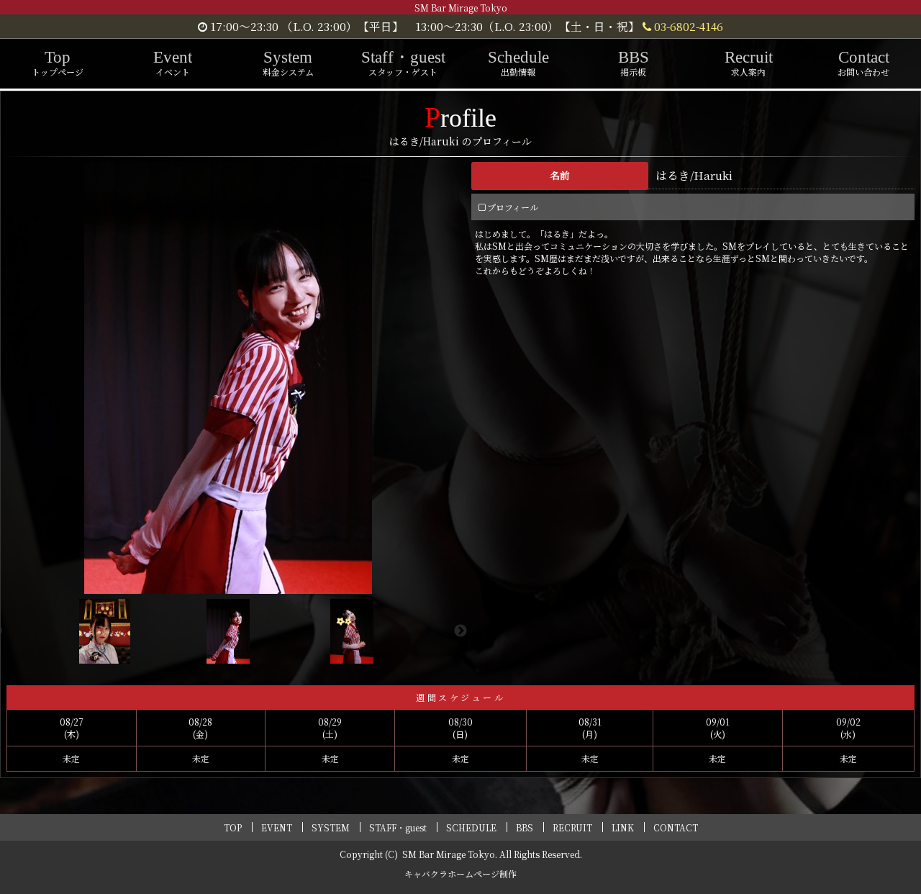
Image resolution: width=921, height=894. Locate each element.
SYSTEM (331, 827)
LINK (623, 827)
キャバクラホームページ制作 (460, 873)
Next (460, 631)
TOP (233, 827)
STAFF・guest (398, 827)
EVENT (276, 827)
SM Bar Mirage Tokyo (448, 854)
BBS (524, 827)
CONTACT (675, 827)
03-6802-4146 (687, 26)
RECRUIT (572, 827)
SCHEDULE (471, 827)
